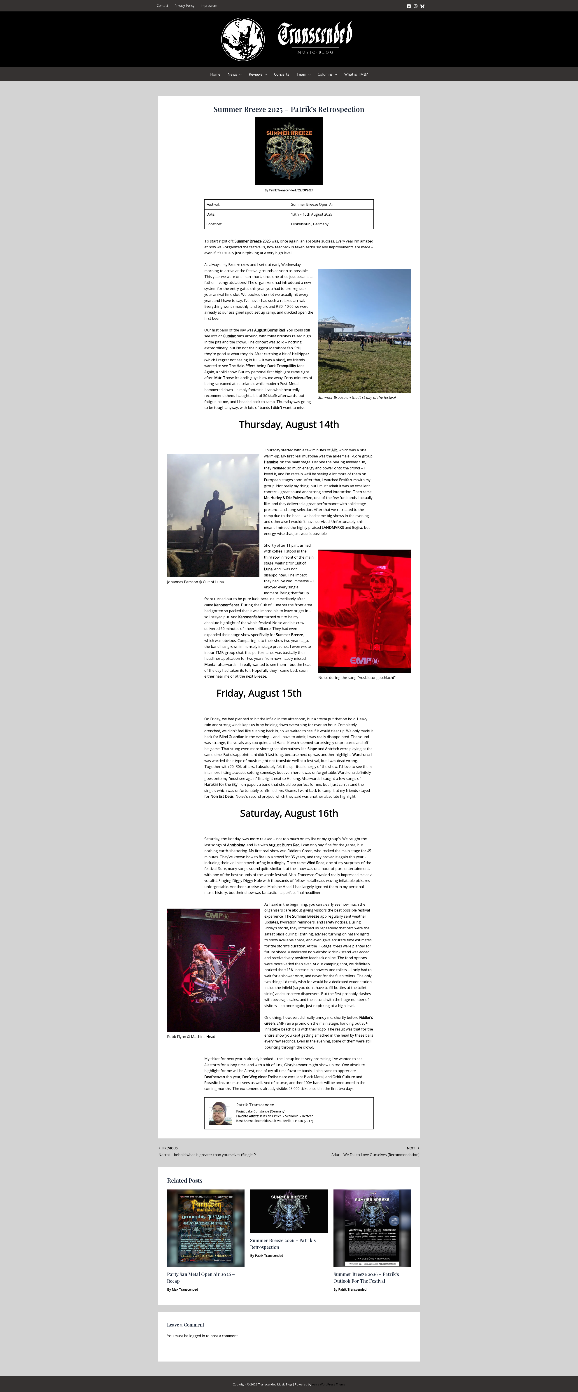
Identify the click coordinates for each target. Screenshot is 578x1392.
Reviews (255, 74)
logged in (197, 1335)
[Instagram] (416, 6)
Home (215, 74)
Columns (325, 74)
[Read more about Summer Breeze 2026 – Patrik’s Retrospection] (289, 1210)
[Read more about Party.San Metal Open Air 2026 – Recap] (206, 1227)
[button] (239, 74)
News (232, 74)
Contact (162, 5)
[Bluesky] (422, 6)
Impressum (209, 5)
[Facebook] (409, 6)
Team (301, 74)
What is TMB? (356, 74)
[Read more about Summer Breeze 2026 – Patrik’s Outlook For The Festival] (372, 1227)
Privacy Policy (184, 5)
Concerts (281, 74)
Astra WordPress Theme (328, 1384)
